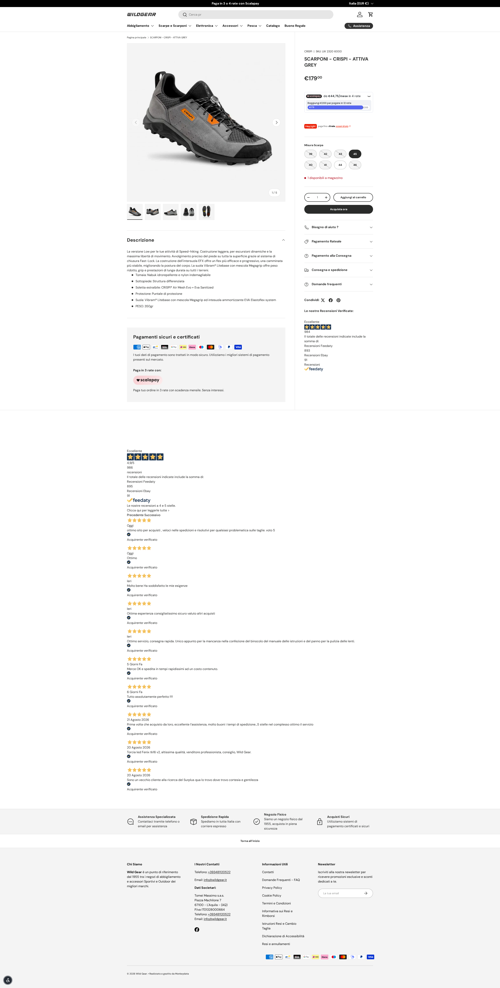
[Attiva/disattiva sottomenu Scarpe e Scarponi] (190, 25)
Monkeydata (182, 973)
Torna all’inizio (250, 841)
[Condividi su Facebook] (331, 300)
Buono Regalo (295, 26)
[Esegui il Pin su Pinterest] (338, 300)
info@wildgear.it (215, 880)
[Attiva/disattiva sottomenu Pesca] (260, 25)
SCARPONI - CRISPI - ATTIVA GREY (168, 37)
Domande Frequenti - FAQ (281, 880)
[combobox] (255, 14)
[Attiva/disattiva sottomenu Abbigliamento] (152, 25)
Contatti (268, 872)
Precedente (135, 515)
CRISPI (308, 51)
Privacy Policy (272, 888)
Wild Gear (141, 973)
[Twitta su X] (323, 300)
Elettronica (204, 26)
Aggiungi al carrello (353, 197)
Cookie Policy (271, 895)
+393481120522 (219, 872)
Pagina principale (136, 37)
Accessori (230, 26)
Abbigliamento (138, 26)
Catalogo (273, 26)
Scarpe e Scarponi (173, 26)
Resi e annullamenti (276, 944)
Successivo (152, 515)
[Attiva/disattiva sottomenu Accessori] (241, 25)
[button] (370, 14)
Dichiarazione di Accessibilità (283, 936)
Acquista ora (338, 209)
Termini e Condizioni (276, 903)
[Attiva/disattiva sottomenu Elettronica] (216, 25)
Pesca (252, 26)
